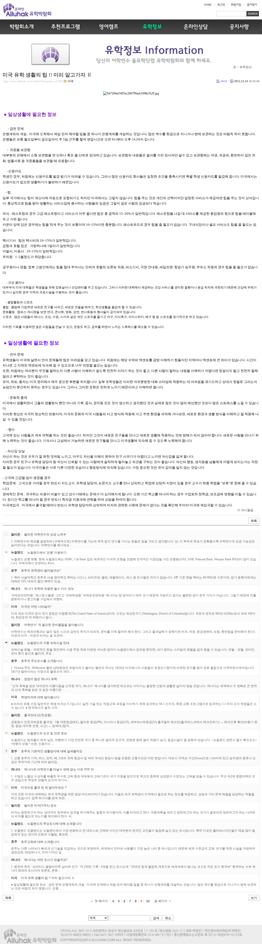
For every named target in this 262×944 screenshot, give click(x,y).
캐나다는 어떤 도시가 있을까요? (46, 860)
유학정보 (245, 67)
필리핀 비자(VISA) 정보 (40, 805)
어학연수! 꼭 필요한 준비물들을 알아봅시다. (54, 625)
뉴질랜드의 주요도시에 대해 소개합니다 (54, 823)
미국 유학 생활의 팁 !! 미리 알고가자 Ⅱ (47, 75)
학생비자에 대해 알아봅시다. (40, 697)
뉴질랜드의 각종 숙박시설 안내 (48, 643)
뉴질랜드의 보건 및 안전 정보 (47, 733)
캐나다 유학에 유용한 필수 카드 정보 (49, 589)
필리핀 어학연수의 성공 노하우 (45, 534)
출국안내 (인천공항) (37, 715)
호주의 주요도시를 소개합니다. (42, 661)
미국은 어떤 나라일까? (36, 606)
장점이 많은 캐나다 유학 (40, 679)
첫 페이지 (101, 901)
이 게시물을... (246, 510)
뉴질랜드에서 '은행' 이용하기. (47, 552)
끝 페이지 (160, 901)
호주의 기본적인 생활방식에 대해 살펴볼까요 (51, 751)
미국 (70, 81)
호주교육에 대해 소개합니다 (40, 841)
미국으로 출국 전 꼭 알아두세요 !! (44, 787)
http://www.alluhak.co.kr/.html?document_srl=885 (33, 81)
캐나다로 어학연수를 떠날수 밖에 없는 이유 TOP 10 (59, 769)
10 (148, 901)
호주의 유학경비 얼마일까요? (41, 570)
